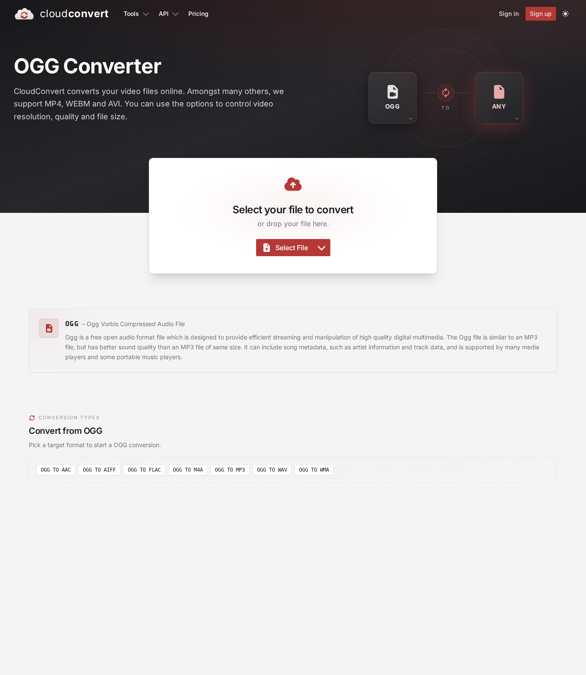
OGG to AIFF (99, 470)
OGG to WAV (272, 470)
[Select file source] (321, 247)
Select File (291, 247)
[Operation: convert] (445, 92)
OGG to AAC (56, 470)
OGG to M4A (188, 470)
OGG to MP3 (230, 470)
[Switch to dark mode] (565, 14)
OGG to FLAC (144, 470)
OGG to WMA (314, 470)
